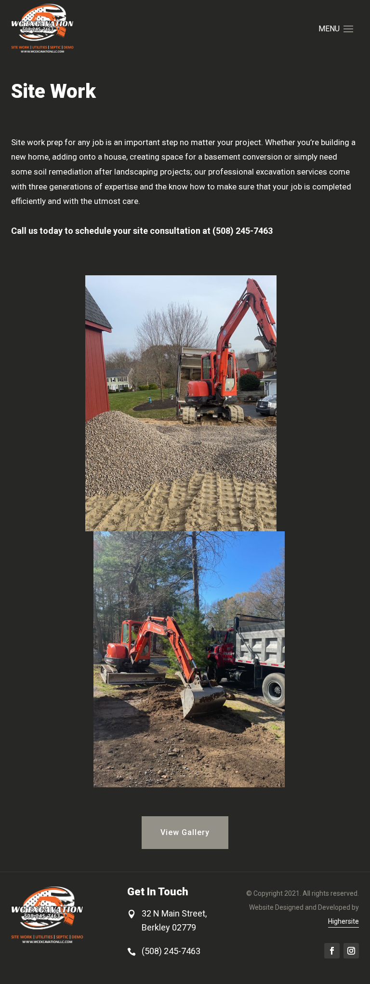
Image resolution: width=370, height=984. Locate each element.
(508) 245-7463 (171, 951)
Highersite (343, 921)
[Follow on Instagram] (351, 950)
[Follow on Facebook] (332, 950)
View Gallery (185, 832)
